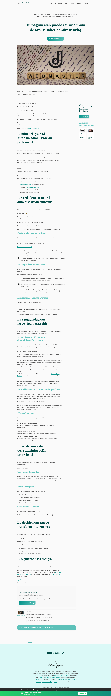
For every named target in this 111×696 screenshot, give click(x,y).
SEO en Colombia (55, 574)
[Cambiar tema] (92, 3)
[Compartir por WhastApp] (52, 627)
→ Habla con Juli (84, 116)
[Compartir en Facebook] (43, 627)
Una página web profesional (24, 246)
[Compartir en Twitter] (45, 627)
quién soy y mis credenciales (61, 675)
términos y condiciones (65, 679)
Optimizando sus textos (25, 184)
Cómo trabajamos (58, 3)
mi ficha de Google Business (52, 677)
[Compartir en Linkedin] (47, 627)
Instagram (23, 615)
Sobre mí (79, 3)
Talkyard (30, 641)
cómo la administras (33, 128)
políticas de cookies (47, 681)
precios (55, 681)
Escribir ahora (82, 693)
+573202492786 (38, 679)
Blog (66, 3)
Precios (50, 3)
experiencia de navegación (33, 187)
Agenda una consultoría (23, 580)
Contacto (86, 3)
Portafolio (72, 3)
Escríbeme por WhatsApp (54, 38)
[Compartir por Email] (50, 627)
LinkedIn (18, 615)
